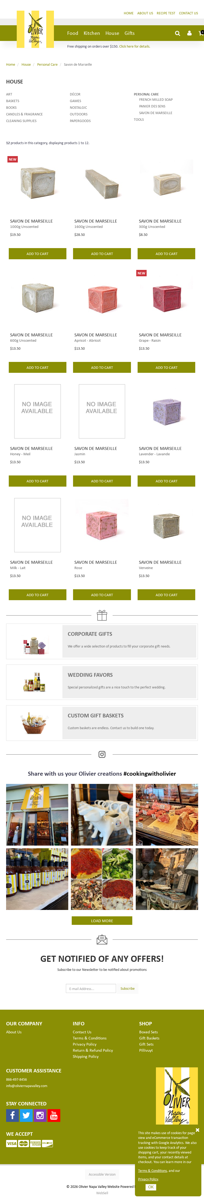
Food (72, 32)
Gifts (130, 32)
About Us (145, 12)
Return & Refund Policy (93, 1050)
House (112, 32)
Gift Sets (146, 1044)
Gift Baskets (149, 1038)
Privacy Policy (148, 1179)
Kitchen (92, 32)
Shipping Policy (86, 1056)
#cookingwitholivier (150, 773)
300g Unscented (152, 226)
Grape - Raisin (150, 340)
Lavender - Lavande (154, 453)
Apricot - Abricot (87, 340)
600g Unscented (23, 340)
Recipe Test (166, 12)
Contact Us (188, 12)
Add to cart (37, 253)
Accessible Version (102, 1174)
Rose (78, 567)
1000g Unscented (24, 226)
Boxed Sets (148, 1032)
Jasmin (79, 453)
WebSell (102, 1192)
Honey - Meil (20, 453)
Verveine (146, 567)
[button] (201, 33)
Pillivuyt (146, 1050)
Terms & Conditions (152, 1170)
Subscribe (128, 988)
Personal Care (47, 64)
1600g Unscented (88, 226)
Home (129, 12)
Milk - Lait (18, 567)
